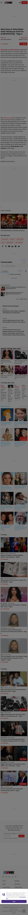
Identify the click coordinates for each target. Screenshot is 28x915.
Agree (14, 901)
